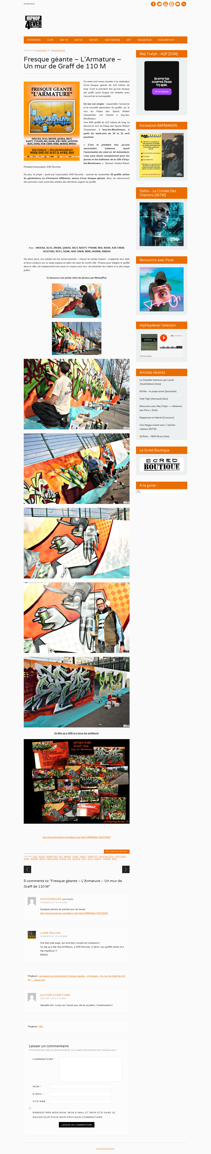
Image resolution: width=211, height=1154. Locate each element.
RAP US (79, 39)
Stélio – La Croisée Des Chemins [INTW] (158, 193)
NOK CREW (52, 858)
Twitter (159, 4)
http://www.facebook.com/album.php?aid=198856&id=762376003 (77, 837)
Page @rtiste (166, 39)
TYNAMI (107, 858)
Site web (39, 1101)
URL (41, 1026)
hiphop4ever (58, 50)
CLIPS (50, 39)
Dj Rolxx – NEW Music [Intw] (154, 436)
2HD (35, 856)
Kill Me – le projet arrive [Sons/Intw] (158, 391)
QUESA (62, 858)
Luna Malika (50, 933)
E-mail (178, 4)
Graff (83, 856)
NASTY (42, 858)
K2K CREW (121, 856)
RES (69, 858)
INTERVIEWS (34, 39)
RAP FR (64, 39)
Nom (37, 1086)
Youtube (165, 4)
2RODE (41, 856)
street (97, 858)
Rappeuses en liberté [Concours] (157, 417)
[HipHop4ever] (33, 29)
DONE (75, 856)
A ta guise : (149, 485)
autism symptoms (55, 995)
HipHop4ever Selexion (158, 325)
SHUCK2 (76, 858)
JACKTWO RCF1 (106, 856)
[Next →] (126, 869)
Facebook (153, 4)
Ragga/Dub (144, 39)
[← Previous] (27, 869)
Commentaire (44, 1059)
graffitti (93, 856)
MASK (26, 858)
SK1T (84, 858)
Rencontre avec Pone (157, 260)
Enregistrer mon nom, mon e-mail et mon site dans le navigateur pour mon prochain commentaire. (74, 1115)
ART (129, 39)
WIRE (114, 858)
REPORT (93, 39)
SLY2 (90, 858)
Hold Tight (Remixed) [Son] (154, 398)
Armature (52, 856)
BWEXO (67, 856)
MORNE (34, 858)
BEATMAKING (112, 39)
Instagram (171, 4)
